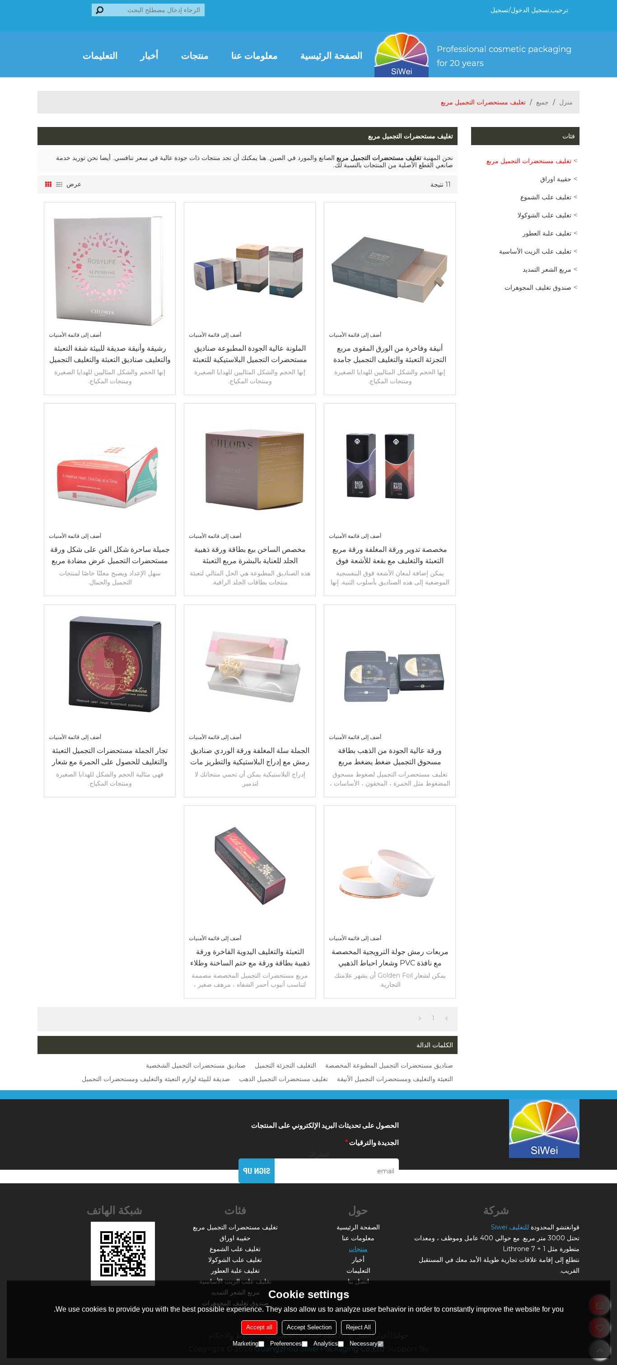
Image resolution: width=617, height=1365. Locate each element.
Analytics (325, 1343)
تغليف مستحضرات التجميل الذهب (283, 1079)
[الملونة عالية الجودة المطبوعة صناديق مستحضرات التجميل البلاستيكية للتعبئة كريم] (250, 268)
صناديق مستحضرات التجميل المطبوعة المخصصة (389, 1065)
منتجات (195, 54)
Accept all (259, 1327)
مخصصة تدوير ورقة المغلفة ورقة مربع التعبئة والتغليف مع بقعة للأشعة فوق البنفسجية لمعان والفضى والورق (389, 555)
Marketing (245, 1343)
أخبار (149, 54)
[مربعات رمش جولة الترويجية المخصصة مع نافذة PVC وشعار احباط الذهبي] (390, 871)
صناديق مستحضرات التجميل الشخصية (196, 1065)
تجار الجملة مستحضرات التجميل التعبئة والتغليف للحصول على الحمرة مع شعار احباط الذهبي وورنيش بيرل (110, 756)
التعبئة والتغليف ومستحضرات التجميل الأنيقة (395, 1079)
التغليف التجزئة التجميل (285, 1065)
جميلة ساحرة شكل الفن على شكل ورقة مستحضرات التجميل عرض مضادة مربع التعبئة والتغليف (110, 555)
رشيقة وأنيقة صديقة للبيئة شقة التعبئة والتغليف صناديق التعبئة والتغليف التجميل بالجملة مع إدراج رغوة (110, 354)
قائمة (59, 184)
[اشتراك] (256, 1170)
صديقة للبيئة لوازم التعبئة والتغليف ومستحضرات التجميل (156, 1079)
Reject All (358, 1327)
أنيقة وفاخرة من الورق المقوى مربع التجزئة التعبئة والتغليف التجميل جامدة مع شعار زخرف (389, 354)
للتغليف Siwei (510, 1227)
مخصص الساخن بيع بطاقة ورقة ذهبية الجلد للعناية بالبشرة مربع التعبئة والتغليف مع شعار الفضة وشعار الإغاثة (249, 555)
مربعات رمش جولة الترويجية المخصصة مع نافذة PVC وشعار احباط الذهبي (390, 957)
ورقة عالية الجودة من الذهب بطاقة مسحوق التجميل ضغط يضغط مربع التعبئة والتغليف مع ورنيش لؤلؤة (390, 756)
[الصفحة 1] (446, 1018)
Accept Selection (309, 1327)
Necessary (364, 1343)
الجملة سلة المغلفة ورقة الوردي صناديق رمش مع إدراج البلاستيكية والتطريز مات (249, 756)
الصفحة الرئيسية (331, 54)
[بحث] (100, 10)
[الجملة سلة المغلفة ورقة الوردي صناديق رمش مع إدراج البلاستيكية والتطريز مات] (250, 670)
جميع (542, 102)
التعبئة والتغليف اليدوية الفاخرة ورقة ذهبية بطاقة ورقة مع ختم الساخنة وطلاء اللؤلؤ (250, 958)
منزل (566, 102)
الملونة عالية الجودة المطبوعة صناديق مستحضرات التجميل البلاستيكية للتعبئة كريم (249, 354)
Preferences (286, 1343)
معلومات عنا (254, 54)
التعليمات (100, 54)
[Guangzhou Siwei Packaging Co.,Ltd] (477, 54)
